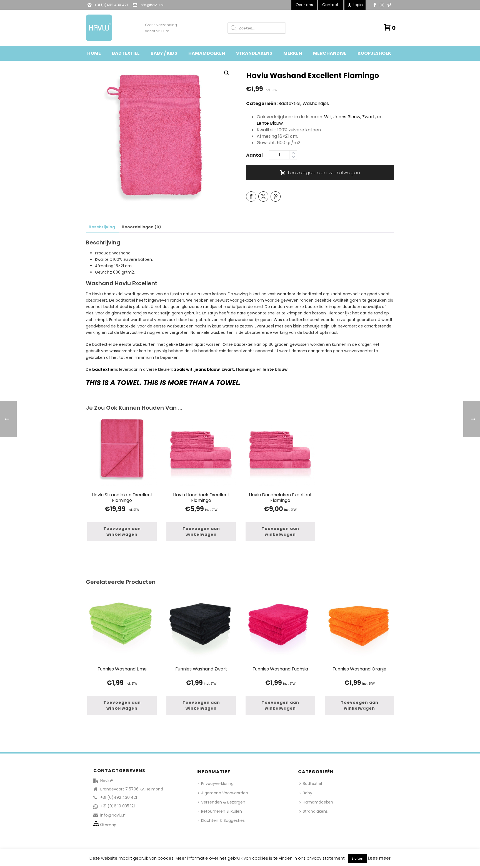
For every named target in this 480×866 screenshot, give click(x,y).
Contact (330, 4)
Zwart (368, 117)
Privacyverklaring (217, 783)
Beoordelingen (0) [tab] (141, 227)
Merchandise (329, 53)
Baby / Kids (164, 53)
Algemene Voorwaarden (224, 793)
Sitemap (108, 824)
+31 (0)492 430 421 (111, 4)
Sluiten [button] (357, 858)
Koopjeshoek (374, 53)
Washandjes (315, 103)
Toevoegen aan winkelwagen (324, 172)
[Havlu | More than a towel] (97, 28)
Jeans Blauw (346, 117)
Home (94, 53)
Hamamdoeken (206, 53)
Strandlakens (254, 53)
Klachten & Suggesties (223, 820)
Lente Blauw (270, 123)
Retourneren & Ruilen (221, 811)
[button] (227, 73)
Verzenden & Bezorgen (223, 802)
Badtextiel (125, 53)
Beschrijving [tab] (102, 227)
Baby (307, 793)
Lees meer (379, 858)
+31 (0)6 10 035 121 (118, 806)
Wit (327, 117)
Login (358, 4)
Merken (292, 53)
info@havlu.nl (152, 4)
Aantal (254, 155)
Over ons (304, 4)
